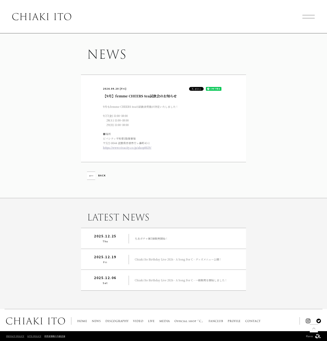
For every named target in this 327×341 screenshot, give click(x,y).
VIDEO (138, 321)
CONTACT (253, 321)
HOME (82, 321)
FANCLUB (216, 321)
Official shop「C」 (189, 321)
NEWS (96, 321)
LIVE (151, 321)
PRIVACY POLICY (15, 336)
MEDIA (164, 321)
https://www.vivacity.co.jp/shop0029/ (127, 147)
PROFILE (234, 321)
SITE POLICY (34, 336)
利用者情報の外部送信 (54, 336)
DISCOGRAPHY (117, 321)
